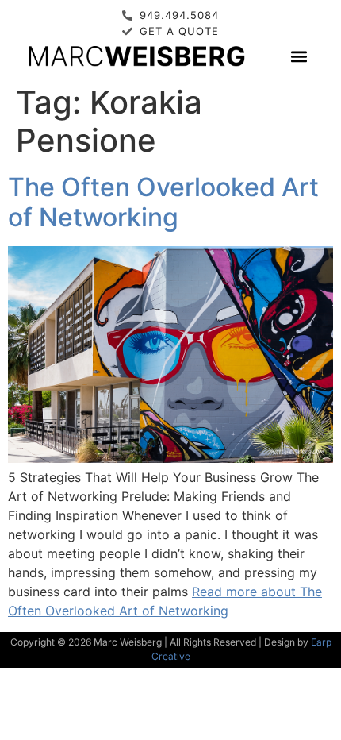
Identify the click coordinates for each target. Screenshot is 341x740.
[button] (298, 56)
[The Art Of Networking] (170, 458)
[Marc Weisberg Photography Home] (136, 55)
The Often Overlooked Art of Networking (163, 202)
